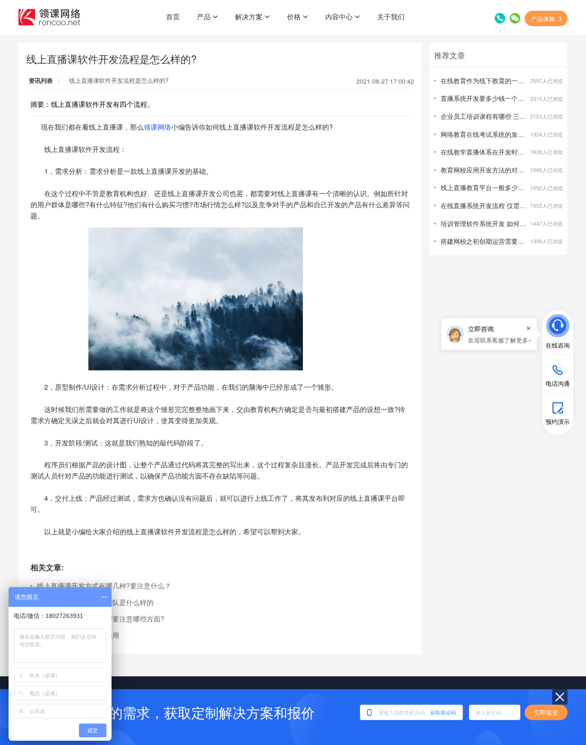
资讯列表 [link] (41, 80)
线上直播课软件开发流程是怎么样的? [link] (119, 80)
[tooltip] (489, 334)
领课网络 (157, 127)
